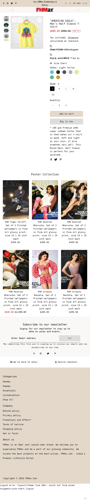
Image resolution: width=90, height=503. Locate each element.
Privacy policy (12, 415)
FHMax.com (31, 478)
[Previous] (14, 20)
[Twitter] (11, 3)
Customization (11, 395)
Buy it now (66, 121)
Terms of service (13, 424)
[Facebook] (4, 3)
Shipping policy (12, 429)
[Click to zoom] (39, 20)
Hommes (7, 381)
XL (73, 89)
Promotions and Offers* (17, 420)
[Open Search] (65, 3)
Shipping (73, 37)
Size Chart (60, 63)
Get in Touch (10, 433)
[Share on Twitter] (56, 160)
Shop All (8, 399)
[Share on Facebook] (52, 160)
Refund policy (11, 411)
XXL (53, 95)
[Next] (20, 20)
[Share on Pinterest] (61, 160)
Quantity (55, 100)
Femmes (7, 386)
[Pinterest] (16, 3)
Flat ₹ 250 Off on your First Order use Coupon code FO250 (64, 49)
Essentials (9, 390)
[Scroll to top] (85, 498)
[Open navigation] (12, 10)
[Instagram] (7, 3)
